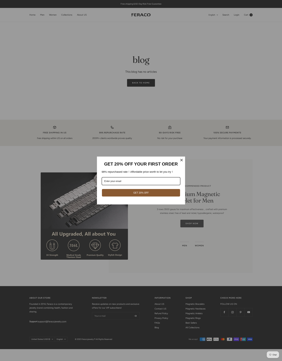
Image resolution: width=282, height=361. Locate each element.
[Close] (181, 160)
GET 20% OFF (141, 193)
